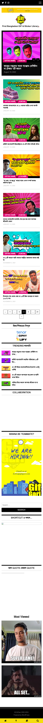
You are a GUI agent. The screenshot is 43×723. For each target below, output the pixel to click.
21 (38, 312)
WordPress (25, 715)
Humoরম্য (22, 61)
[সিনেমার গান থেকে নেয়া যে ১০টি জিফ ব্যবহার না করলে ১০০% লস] (21, 282)
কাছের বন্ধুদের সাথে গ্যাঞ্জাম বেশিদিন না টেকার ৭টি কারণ (20, 67)
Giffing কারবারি (9, 61)
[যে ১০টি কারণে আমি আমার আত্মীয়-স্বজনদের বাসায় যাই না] (21, 243)
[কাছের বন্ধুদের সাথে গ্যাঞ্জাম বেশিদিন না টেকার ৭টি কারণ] (21, 47)
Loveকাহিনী (22, 176)
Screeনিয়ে (22, 292)
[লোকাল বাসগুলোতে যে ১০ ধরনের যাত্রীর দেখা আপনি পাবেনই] (21, 91)
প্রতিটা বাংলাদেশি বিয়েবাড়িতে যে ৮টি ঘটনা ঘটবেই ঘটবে (21, 144)
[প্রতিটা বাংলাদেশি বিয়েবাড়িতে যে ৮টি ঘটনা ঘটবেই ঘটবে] (21, 130)
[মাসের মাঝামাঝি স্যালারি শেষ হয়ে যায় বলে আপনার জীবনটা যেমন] (21, 205)
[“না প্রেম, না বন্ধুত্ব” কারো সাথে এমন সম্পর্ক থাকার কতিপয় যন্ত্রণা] (21, 166)
